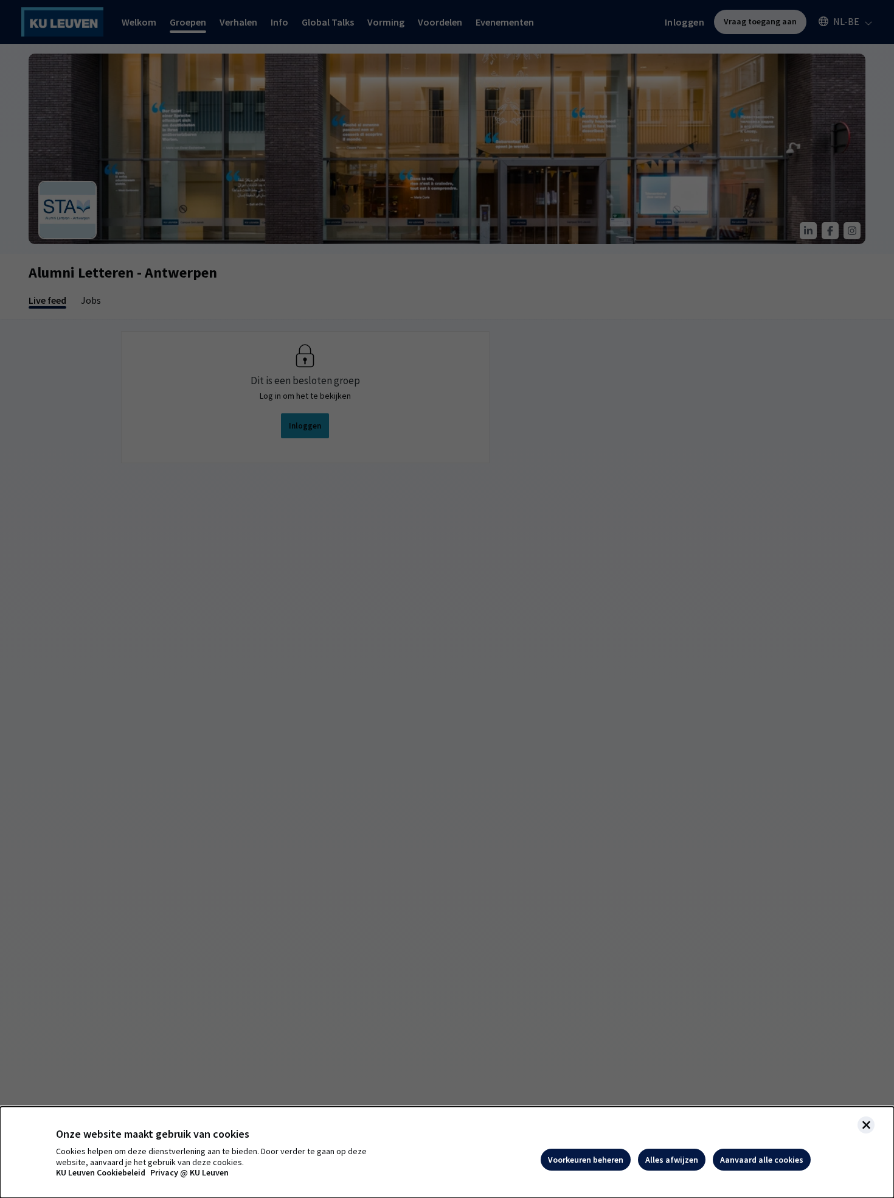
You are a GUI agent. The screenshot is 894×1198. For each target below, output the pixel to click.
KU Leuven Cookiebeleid (100, 1173)
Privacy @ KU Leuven (189, 1173)
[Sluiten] (866, 1124)
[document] (447, 1152)
